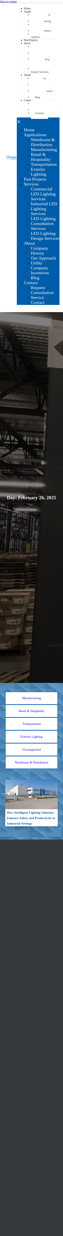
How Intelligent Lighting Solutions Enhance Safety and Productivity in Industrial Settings (31, 818)
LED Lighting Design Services (40, 70)
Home (27, 8)
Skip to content (8, 1)
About (27, 74)
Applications (35, 134)
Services (28, 43)
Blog (37, 97)
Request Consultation (42, 290)
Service (37, 297)
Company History (39, 250)
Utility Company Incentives (40, 268)
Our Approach (43, 258)
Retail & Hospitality (41, 157)
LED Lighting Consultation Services (40, 62)
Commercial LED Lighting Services (43, 194)
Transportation (44, 164)
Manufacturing (44, 149)
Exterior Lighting (37, 35)
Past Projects (31, 40)
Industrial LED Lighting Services (44, 208)
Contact (28, 100)
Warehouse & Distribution (43, 142)
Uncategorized (31, 749)
